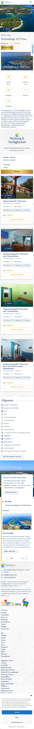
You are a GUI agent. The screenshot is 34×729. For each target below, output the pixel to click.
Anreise (3, 663)
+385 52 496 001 (10, 577)
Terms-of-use (12, 726)
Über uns (4, 610)
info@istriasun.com (10, 575)
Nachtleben (5, 681)
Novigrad (4, 647)
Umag (3, 649)
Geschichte (4, 665)
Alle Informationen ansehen (12, 456)
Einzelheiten (7, 210)
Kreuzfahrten (5, 622)
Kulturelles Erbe (6, 667)
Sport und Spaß (6, 679)
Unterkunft (5, 615)
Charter (3, 624)
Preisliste (27, 210)
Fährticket (4, 619)
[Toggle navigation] (30, 2)
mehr (20, 586)
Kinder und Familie (7, 684)
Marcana (4, 654)
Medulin (4, 635)
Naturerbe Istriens (7, 674)
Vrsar (9, 35)
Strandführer (5, 677)
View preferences (17, 722)
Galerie (7, 29)
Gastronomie (5, 688)
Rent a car (4, 617)
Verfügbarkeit (18, 210)
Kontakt (3, 613)
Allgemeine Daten (7, 661)
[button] (31, 695)
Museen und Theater (8, 670)
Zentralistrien (5, 656)
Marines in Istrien (7, 691)
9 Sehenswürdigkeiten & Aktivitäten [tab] (18, 505)
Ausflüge (4, 626)
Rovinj (3, 640)
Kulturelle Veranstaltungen (10, 672)
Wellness (4, 686)
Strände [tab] (8, 501)
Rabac (3, 651)
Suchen (17, 171)
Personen (6, 165)
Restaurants (5, 629)
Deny (17, 717)
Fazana (3, 638)
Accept (17, 712)
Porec (3, 642)
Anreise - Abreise (9, 157)
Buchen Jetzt (7, 47)
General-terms (20, 726)
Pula (2, 633)
